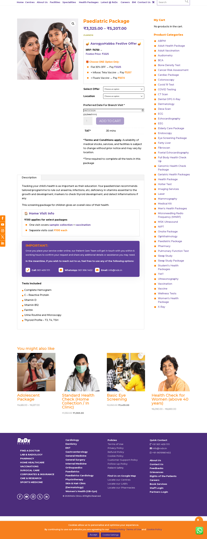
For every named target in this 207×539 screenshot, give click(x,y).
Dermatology (166, 104)
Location (89, 96)
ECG (160, 113)
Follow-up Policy (117, 463)
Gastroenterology (76, 451)
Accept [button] (93, 534)
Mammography (167, 198)
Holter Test (165, 184)
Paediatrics (72, 471)
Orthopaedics (73, 467)
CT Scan (163, 94)
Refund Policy (116, 452)
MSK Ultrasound (168, 221)
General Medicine (75, 455)
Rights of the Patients (163, 476)
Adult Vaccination (168, 50)
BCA (160, 60)
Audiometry (165, 55)
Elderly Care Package (171, 128)
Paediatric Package (170, 241)
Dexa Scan (164, 108)
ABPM (162, 40)
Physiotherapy (74, 479)
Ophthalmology (167, 236)
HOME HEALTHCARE (32, 462)
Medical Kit (165, 203)
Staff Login (156, 487)
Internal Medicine (76, 463)
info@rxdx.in (115, 270)
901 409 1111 (43, 270)
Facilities (55, 2)
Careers (125, 2)
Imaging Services (168, 189)
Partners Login (159, 491)
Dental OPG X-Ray (169, 99)
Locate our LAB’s (118, 483)
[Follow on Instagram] (33, 496)
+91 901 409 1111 (160, 444)
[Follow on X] (40, 496)
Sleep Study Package (171, 260)
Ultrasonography (168, 278)
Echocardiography (169, 118)
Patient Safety (116, 467)
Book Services (158, 484)
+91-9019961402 (161, 452)
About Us (42, 2)
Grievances (156, 472)
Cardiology (72, 440)
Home (20, 2)
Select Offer (91, 89)
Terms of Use (115, 444)
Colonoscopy (166, 79)
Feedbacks (156, 468)
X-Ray (161, 306)
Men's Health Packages (172, 208)
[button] (73, 23)
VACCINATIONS (29, 466)
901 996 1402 (85, 270)
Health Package (168, 179)
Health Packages (88, 2)
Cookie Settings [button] (111, 535)
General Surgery (75, 459)
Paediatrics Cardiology (79, 475)
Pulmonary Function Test (173, 251)
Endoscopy (165, 133)
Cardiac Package (168, 74)
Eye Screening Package (172, 138)
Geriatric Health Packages (174, 174)
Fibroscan (164, 147)
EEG (160, 123)
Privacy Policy (116, 448)
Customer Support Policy (123, 459)
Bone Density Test (169, 65)
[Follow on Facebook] (20, 496)
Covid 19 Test (166, 84)
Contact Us (143, 2)
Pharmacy (164, 246)
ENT (67, 447)
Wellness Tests (167, 293)
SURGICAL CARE (30, 470)
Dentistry (71, 443)
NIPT (161, 226)
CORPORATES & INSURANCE (37, 474)
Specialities (69, 2)
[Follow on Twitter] (2, 237)
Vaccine (162, 288)
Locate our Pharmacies (121, 487)
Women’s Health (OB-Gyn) (81, 491)
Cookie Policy (115, 455)
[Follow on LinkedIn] (46, 496)
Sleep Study (165, 255)
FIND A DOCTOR (30, 450)
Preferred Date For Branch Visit (104, 105)
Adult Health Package (171, 45)
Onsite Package (168, 231)
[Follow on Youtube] (26, 496)
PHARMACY (27, 458)
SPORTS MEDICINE (31, 482)
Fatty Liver (164, 142)
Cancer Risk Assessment (173, 70)
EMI (134, 2)
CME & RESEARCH (31, 478)
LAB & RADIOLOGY (31, 454)
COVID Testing (167, 89)
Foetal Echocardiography (173, 152)
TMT (161, 274)
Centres (30, 2)
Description (29, 177)
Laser (161, 193)
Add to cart (110, 121)
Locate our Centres (119, 479)
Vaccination (165, 283)
